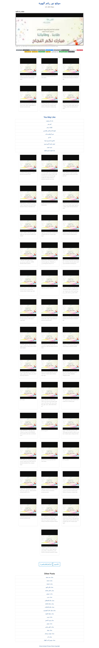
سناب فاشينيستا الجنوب (63, 51)
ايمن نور (49, 124)
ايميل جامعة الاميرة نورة (49, 144)
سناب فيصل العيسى (54, 51)
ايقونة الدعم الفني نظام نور (49, 130)
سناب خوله (49, 630)
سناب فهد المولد (35, 51)
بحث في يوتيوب (49, 120)
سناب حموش (49, 594)
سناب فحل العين (80, 50)
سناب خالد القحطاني (49, 600)
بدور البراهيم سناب (49, 134)
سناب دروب (49, 617)
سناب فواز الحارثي (42, 51)
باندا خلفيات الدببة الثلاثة (49, 150)
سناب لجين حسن (73, 50)
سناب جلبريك (50, 584)
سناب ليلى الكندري (57, 50)
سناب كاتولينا (48, 51)
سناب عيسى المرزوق (41, 50)
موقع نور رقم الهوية (49, 3)
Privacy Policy (50, 646)
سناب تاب (49, 637)
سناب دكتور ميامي (49, 627)
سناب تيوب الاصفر (49, 620)
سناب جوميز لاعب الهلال (49, 640)
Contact (45, 646)
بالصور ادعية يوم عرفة (49, 140)
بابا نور (49, 137)
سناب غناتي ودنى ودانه (65, 50)
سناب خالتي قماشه (49, 590)
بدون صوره (49, 147)
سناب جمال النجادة (49, 603)
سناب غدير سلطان (28, 51)
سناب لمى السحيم (26, 50)
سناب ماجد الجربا (71, 51)
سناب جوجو (49, 623)
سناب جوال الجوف (49, 613)
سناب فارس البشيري (49, 50)
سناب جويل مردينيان (49, 633)
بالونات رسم (49, 127)
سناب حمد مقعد (49, 577)
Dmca (40, 646)
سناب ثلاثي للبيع (49, 587)
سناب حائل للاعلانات (49, 607)
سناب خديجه (49, 580)
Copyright (57, 646)
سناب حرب (49, 597)
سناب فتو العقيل (19, 50)
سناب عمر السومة (33, 50)
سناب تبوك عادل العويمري (49, 610)
